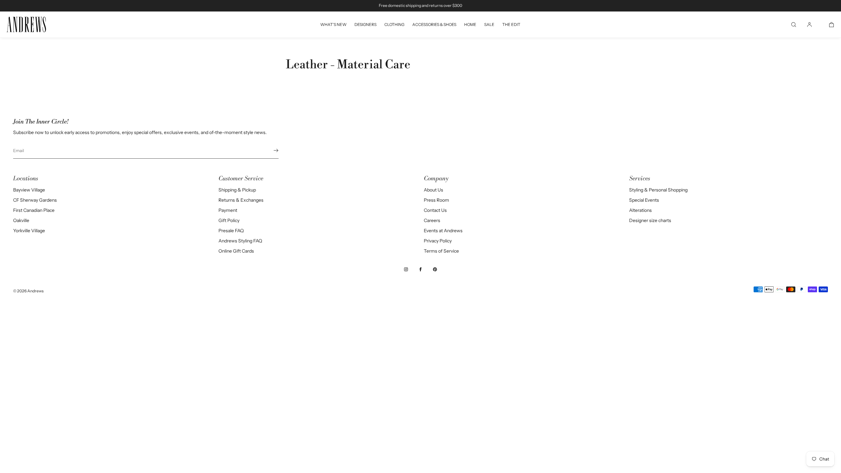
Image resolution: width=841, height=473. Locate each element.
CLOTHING (394, 24)
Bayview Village (29, 190)
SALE (489, 24)
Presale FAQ (231, 231)
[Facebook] (420, 269)
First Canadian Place (34, 210)
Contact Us (435, 210)
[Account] (809, 24)
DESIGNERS (365, 24)
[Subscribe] (270, 150)
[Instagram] (406, 269)
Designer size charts (650, 220)
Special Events (644, 200)
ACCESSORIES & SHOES (434, 24)
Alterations (640, 210)
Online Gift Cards (236, 251)
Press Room (436, 200)
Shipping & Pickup (237, 190)
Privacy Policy (438, 241)
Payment (227, 210)
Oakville (21, 220)
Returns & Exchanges (240, 200)
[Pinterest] (435, 269)
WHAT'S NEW (333, 24)
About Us (433, 190)
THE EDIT (511, 24)
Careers (432, 220)
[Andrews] (26, 24)
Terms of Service (441, 251)
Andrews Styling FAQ (240, 241)
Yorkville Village (29, 231)
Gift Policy (228, 220)
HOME (470, 24)
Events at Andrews (443, 231)
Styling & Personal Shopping (658, 190)
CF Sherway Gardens (35, 200)
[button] (794, 24)
